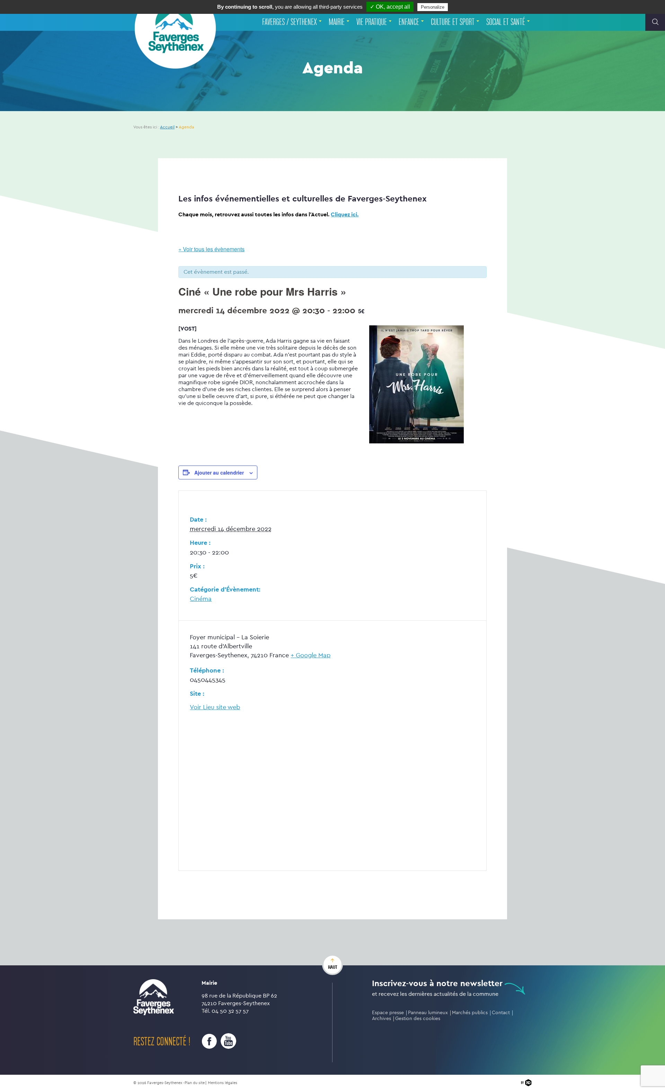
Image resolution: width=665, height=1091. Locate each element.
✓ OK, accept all (390, 7)
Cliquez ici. (344, 214)
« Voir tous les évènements (211, 249)
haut (332, 967)
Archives (381, 1018)
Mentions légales (222, 1083)
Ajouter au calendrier (219, 472)
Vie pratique (371, 22)
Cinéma (201, 599)
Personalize (432, 7)
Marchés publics (470, 1013)
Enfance (409, 22)
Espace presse (388, 1013)
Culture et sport (453, 22)
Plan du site (195, 1083)
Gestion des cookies (417, 1018)
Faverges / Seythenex (289, 22)
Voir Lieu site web (215, 707)
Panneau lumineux (428, 1013)
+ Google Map (310, 655)
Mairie (337, 22)
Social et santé (505, 22)
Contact (501, 1013)
